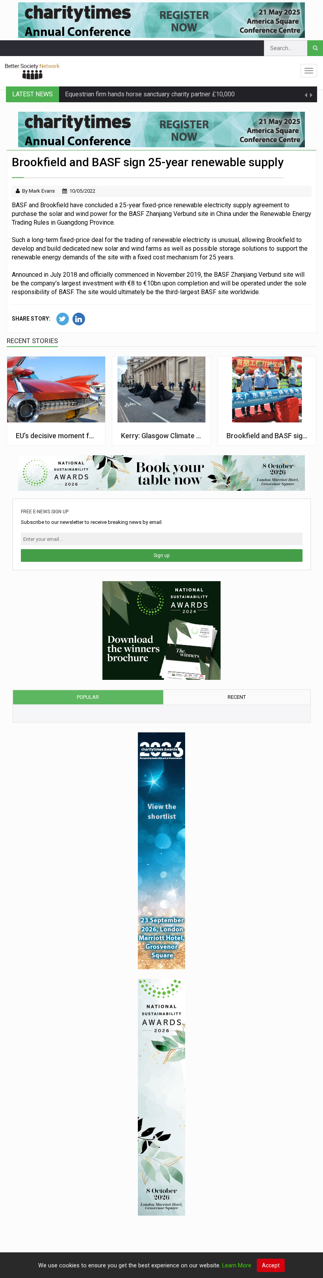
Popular (88, 697)
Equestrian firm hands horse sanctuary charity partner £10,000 (150, 94)
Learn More (236, 1265)
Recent (237, 697)
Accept (271, 1265)
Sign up (161, 555)
